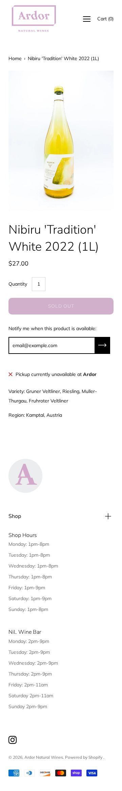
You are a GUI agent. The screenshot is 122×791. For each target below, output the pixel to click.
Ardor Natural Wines (43, 757)
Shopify (95, 757)
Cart (105, 19)
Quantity (17, 284)
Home (15, 58)
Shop (14, 516)
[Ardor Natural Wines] (33, 18)
